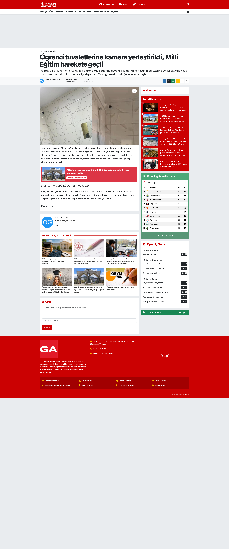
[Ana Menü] (188, 11)
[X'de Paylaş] (169, 81)
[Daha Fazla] (178, 81)
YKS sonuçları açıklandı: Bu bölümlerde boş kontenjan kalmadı (53, 261)
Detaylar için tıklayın (165, 236)
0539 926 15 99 (99, 349)
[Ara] (188, 5)
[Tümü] (186, 90)
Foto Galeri (108, 4)
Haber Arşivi (160, 385)
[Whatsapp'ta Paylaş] (173, 81)
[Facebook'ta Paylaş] (164, 81)
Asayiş (78, 12)
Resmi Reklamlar (101, 12)
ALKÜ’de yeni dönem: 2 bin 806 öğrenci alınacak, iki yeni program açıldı (89, 290)
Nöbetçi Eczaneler (52, 381)
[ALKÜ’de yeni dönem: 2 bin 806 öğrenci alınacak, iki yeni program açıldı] (89, 277)
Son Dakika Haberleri (126, 385)
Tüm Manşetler (87, 385)
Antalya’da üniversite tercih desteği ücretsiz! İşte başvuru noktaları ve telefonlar (120, 261)
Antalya (43, 12)
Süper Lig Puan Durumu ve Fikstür (57, 385)
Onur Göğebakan (65, 220)
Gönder (46, 328)
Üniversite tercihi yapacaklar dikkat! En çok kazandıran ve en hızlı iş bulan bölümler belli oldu (56, 290)
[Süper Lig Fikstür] (186, 244)
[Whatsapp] (163, 356)
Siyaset (114, 12)
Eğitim (53, 51)
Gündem (69, 12)
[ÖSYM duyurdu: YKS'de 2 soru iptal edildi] (121, 277)
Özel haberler (56, 12)
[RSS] (167, 356)
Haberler (43, 51)
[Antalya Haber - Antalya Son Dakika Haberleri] (49, 4)
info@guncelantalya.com (103, 353)
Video (125, 4)
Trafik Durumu (160, 381)
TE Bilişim (185, 394)
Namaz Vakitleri (125, 381)
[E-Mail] (57, 226)
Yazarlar (140, 4)
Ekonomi (87, 12)
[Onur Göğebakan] (47, 222)
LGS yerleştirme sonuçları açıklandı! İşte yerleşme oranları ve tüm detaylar (88, 261)
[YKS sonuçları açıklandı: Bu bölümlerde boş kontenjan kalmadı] (57, 248)
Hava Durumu (87, 381)
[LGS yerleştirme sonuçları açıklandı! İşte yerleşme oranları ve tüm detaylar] (89, 248)
